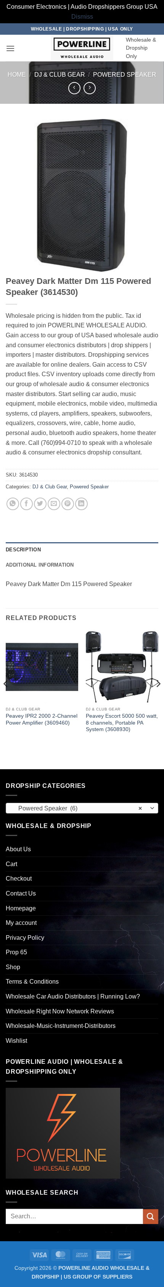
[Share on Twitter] (40, 504)
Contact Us (21, 893)
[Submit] (150, 1216)
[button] (10, 48)
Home (17, 74)
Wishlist (16, 1040)
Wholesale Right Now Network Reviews (60, 1011)
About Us (18, 849)
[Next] (157, 699)
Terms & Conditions (32, 981)
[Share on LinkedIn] (81, 504)
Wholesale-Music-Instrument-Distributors (61, 1026)
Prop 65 (16, 952)
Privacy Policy (25, 937)
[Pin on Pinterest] (67, 504)
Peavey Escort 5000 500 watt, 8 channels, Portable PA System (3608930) (122, 722)
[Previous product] (89, 88)
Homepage (21, 908)
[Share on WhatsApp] (12, 504)
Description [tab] (23, 549)
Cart (11, 864)
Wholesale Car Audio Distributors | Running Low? (73, 996)
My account (21, 923)
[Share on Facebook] (26, 504)
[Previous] (6, 699)
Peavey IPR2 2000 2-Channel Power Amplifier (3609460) (41, 719)
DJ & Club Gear (59, 74)
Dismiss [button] (82, 16)
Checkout (19, 878)
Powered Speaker (124, 74)
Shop (13, 967)
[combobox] (82, 808)
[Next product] (74, 88)
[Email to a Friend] (54, 504)
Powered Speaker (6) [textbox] (78, 808)
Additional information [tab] (40, 565)
